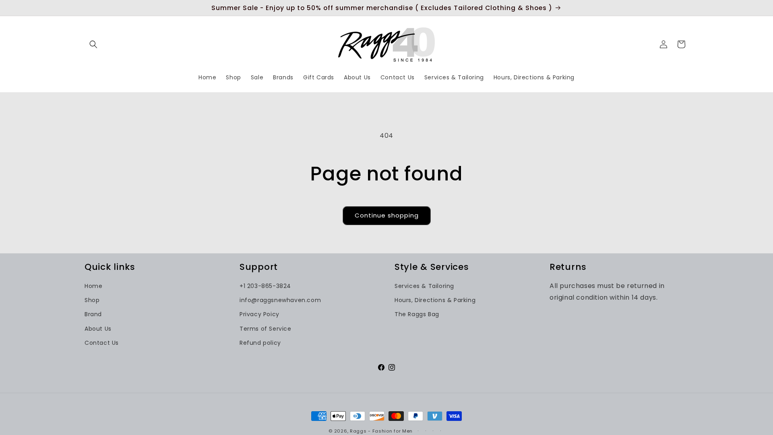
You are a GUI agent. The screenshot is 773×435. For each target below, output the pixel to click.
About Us (98, 328)
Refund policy (260, 342)
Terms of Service (265, 328)
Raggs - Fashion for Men (381, 431)
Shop (92, 300)
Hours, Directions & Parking (435, 300)
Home (93, 286)
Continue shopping (387, 215)
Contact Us (102, 342)
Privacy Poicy (259, 314)
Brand (93, 314)
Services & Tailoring (424, 286)
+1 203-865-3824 (265, 286)
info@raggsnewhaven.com (280, 300)
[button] (93, 44)
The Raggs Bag (417, 314)
